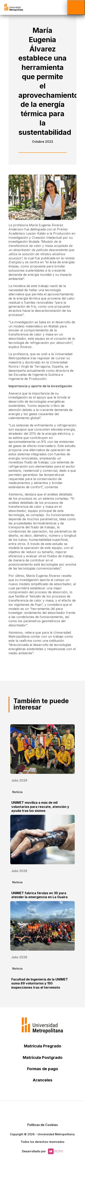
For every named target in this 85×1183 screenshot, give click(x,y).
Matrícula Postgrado (42, 1057)
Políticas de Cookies (42, 1125)
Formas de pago (42, 1068)
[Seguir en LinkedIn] (42, 1111)
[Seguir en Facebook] (33, 1111)
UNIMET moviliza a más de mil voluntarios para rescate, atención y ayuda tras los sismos (40, 807)
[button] (76, 7)
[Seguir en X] (23, 1111)
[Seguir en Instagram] (61, 1111)
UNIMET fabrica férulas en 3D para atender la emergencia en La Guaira (39, 895)
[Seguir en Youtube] (52, 1111)
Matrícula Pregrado (42, 1046)
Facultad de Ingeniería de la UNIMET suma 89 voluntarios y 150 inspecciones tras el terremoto (39, 983)
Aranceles (42, 1080)
